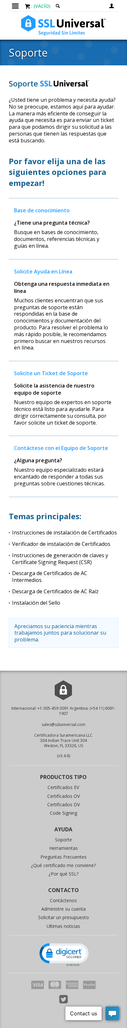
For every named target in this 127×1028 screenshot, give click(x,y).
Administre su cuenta (63, 909)
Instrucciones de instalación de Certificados (64, 532)
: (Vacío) (40, 6)
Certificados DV (63, 804)
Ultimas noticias (63, 926)
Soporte (63, 840)
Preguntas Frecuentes (63, 857)
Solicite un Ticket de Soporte (51, 373)
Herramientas (63, 848)
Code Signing (63, 813)
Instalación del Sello (36, 602)
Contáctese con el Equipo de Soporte (61, 448)
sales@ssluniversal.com (63, 724)
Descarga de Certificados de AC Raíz (55, 591)
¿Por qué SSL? (63, 874)
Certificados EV (63, 787)
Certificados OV (63, 796)
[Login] (111, 6)
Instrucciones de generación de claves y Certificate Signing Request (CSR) (60, 559)
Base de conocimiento (42, 210)
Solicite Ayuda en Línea (43, 271)
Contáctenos (63, 900)
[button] (63, 954)
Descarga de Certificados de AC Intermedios (49, 577)
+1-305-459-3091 (53, 708)
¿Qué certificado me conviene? (63, 865)
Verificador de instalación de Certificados (61, 543)
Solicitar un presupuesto (63, 917)
